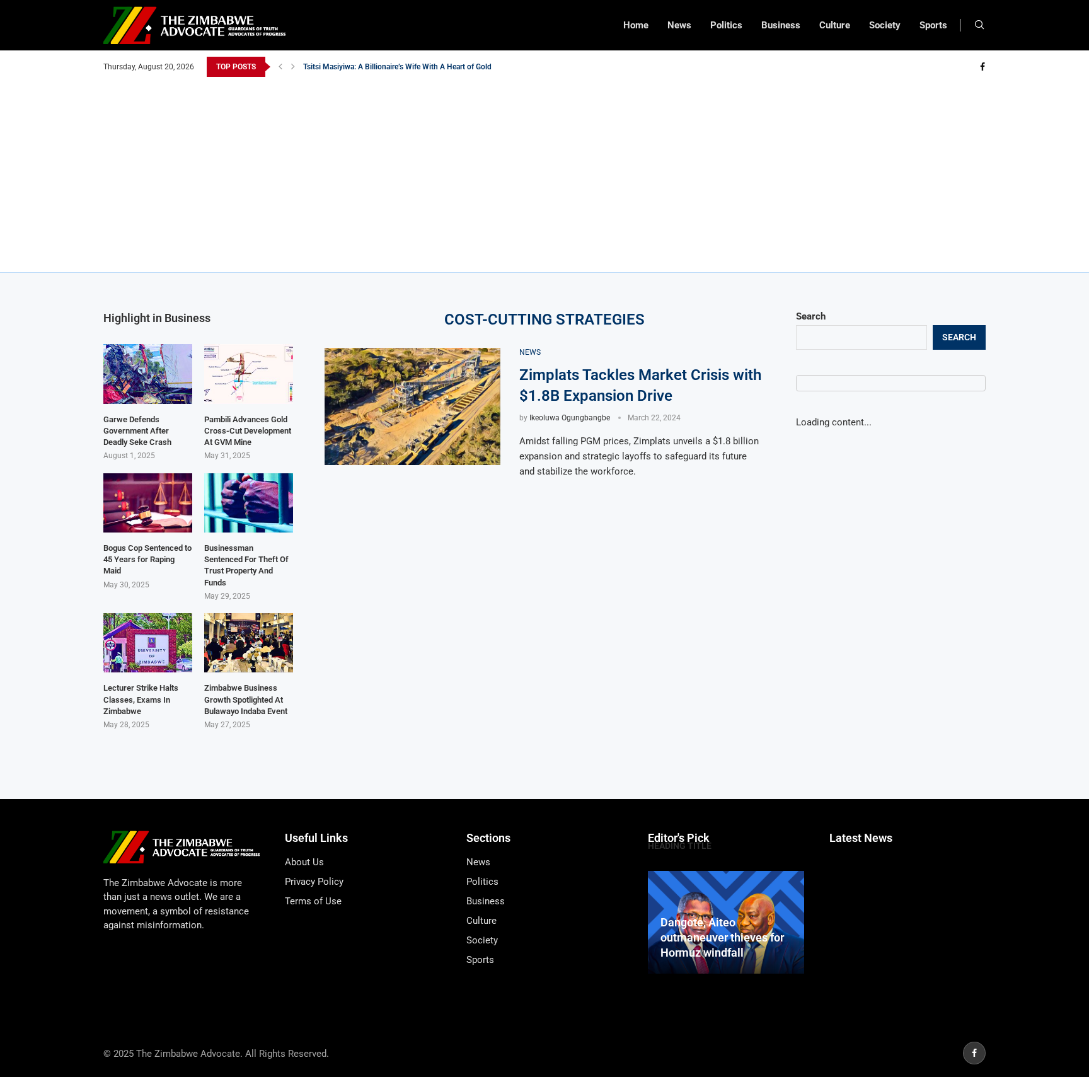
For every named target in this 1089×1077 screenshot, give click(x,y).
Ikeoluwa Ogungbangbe (569, 417)
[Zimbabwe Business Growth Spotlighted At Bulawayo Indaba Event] (248, 642)
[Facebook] (982, 67)
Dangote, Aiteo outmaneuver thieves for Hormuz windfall (722, 938)
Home (635, 25)
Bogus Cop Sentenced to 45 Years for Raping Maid (147, 559)
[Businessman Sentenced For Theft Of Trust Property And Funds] (248, 503)
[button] (280, 67)
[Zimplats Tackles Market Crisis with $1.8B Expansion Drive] (412, 406)
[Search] (979, 25)
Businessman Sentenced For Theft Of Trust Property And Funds (246, 565)
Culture (834, 25)
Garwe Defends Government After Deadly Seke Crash (137, 431)
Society (885, 25)
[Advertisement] (544, 171)
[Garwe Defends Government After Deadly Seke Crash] (147, 373)
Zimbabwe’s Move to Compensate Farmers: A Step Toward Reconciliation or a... (435, 68)
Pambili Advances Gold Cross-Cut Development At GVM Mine (247, 431)
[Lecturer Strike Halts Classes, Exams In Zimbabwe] (147, 642)
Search (811, 316)
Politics (726, 25)
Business (780, 25)
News (679, 25)
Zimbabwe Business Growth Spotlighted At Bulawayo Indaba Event (245, 699)
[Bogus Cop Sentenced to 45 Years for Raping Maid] (147, 503)
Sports (933, 25)
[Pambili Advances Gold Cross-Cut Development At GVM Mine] (248, 373)
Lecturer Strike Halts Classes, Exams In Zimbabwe (140, 699)
